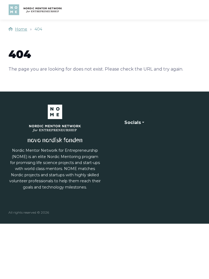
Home (21, 29)
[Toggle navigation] (195, 10)
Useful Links (138, 110)
